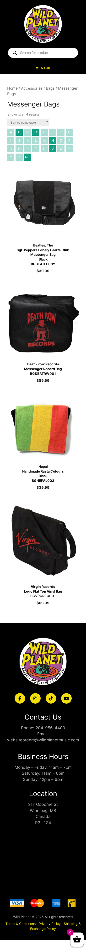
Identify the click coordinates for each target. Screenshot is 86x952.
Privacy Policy (50, 924)
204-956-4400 (50, 727)
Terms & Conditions (20, 924)
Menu (45, 68)
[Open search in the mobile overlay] (43, 52)
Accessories (32, 88)
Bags (50, 88)
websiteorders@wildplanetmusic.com (43, 740)
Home (12, 88)
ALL (28, 157)
